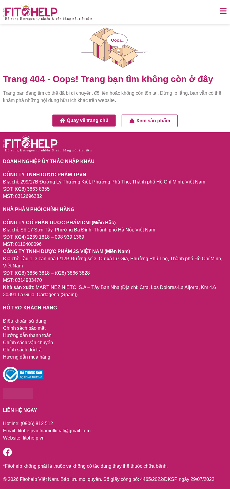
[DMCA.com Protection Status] (18, 397)
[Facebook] (7, 452)
